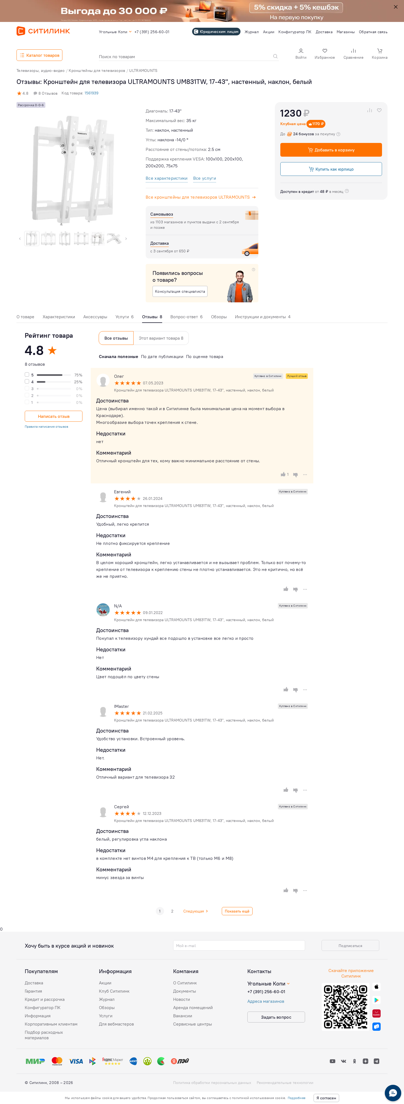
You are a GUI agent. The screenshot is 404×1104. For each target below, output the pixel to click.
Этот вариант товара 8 (161, 338)
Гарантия (33, 991)
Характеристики (59, 316)
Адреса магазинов (265, 1001)
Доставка (34, 982)
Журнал (107, 999)
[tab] (25, 318)
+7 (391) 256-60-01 (266, 991)
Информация (38, 1015)
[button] (300, 54)
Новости (181, 999)
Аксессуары (95, 316)
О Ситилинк (185, 982)
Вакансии (182, 1015)
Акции (105, 982)
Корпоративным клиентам (51, 1024)
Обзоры (219, 316)
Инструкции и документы (262, 316)
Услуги (124, 316)
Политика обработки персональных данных (212, 1082)
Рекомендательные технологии (285, 1082)
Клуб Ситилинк (114, 991)
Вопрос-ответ (186, 316)
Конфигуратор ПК (42, 1007)
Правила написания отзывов (46, 426)
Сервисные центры (192, 1024)
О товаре (25, 316)
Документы (184, 991)
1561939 (91, 93)
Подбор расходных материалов (44, 1034)
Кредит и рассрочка (45, 999)
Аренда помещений (193, 1007)
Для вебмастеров (116, 1024)
